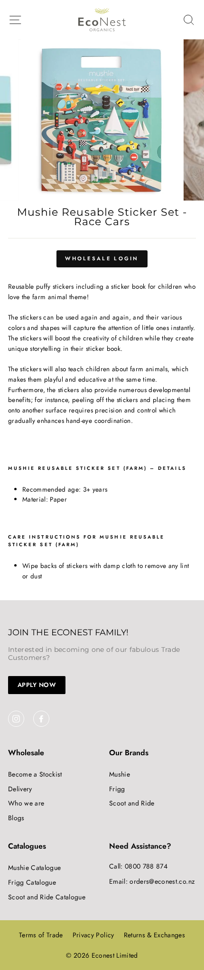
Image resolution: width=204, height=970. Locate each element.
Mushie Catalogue (34, 867)
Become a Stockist (35, 774)
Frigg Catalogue (32, 882)
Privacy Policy (93, 935)
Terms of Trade (41, 935)
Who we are (26, 803)
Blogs (16, 818)
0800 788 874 (146, 866)
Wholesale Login (102, 258)
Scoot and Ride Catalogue (46, 897)
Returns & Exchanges (154, 935)
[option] (102, 120)
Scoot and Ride (132, 803)
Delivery (20, 789)
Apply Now (37, 684)
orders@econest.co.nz (162, 881)
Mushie (119, 774)
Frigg (117, 789)
